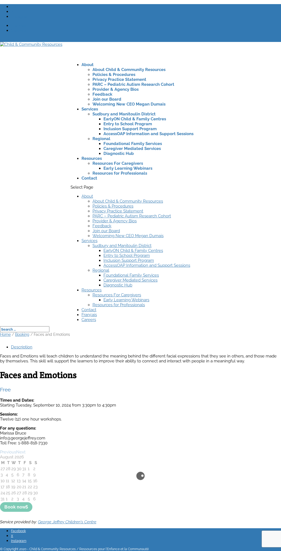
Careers (18, 30)
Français (18, 25)
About (88, 64)
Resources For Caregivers (117, 163)
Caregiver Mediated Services (132, 148)
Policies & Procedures (113, 74)
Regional (101, 138)
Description (21, 347)
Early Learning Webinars (127, 168)
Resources (92, 158)
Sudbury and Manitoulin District (124, 114)
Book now (15, 507)
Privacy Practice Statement (119, 79)
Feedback (102, 94)
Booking (22, 334)
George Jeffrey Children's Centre (67, 521)
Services (90, 109)
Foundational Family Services (132, 143)
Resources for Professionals (119, 173)
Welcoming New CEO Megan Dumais (128, 104)
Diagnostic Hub (118, 153)
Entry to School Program (127, 123)
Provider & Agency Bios (115, 89)
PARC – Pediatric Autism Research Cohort (133, 84)
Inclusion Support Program (130, 128)
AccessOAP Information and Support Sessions (148, 133)
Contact (89, 178)
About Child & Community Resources (128, 69)
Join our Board (106, 99)
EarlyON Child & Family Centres (134, 119)
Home (5, 334)
